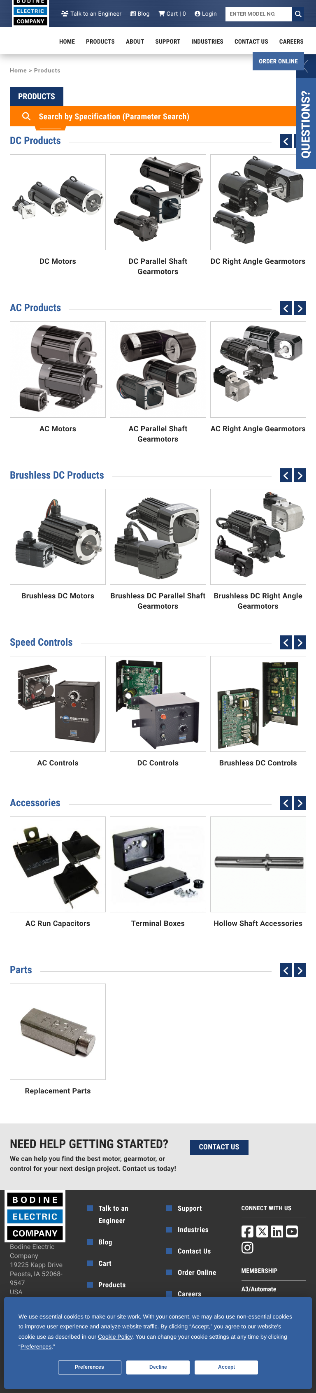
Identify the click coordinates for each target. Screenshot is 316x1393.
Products (100, 41)
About (135, 41)
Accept (226, 1367)
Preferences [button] (36, 1346)
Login (208, 14)
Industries (208, 41)
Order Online (278, 61)
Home (67, 41)
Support (168, 41)
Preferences (89, 1367)
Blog (142, 14)
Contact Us (251, 41)
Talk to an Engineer (95, 14)
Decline (158, 1367)
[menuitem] (67, 42)
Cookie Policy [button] (115, 1336)
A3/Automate (259, 1289)
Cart (105, 1264)
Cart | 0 (175, 14)
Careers (291, 41)
